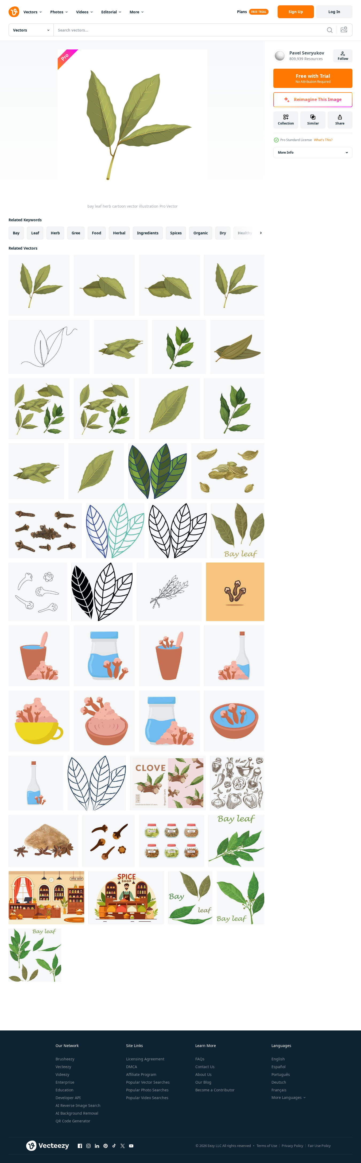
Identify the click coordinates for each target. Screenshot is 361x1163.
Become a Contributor (215, 1089)
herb (55, 232)
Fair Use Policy (319, 1145)
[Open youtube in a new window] (131, 1145)
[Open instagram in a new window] (88, 1145)
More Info (285, 152)
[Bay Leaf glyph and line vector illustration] (102, 592)
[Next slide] (256, 233)
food (96, 232)
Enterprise (65, 1082)
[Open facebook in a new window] (80, 1145)
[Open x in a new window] (123, 1145)
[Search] (330, 30)
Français (278, 1089)
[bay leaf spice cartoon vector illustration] (169, 408)
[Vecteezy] (14, 11)
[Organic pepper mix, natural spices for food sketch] (237, 783)
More (134, 11)
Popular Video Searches (147, 1097)
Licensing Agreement (145, 1058)
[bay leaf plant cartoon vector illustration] (121, 347)
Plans (242, 11)
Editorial (109, 11)
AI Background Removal (77, 1113)
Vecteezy (63, 1066)
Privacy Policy (292, 1145)
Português (280, 1074)
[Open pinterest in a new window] (105, 1145)
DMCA (131, 1066)
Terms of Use (267, 1145)
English (278, 1058)
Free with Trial (313, 78)
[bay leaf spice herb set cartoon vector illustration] (39, 408)
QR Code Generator (73, 1120)
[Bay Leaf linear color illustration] (157, 471)
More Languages (286, 1097)
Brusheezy (65, 1058)
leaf (35, 232)
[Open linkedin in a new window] (97, 1145)
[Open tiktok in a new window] (114, 1145)
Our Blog (203, 1082)
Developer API (68, 1097)
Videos (82, 11)
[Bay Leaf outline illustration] (178, 530)
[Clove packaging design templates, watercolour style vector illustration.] (168, 783)
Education (64, 1089)
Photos (56, 11)
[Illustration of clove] (39, 655)
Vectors (30, 11)
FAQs (199, 1058)
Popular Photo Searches (147, 1089)
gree (76, 232)
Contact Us (205, 1066)
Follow (343, 58)
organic (200, 232)
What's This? (323, 140)
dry (223, 232)
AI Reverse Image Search (78, 1105)
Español (278, 1066)
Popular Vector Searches (148, 1082)
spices (176, 232)
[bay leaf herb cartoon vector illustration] (39, 285)
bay (16, 232)
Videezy (62, 1074)
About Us (203, 1074)
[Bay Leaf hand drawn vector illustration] (97, 783)
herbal (119, 232)
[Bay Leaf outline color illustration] (115, 530)
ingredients (147, 232)
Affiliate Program (141, 1074)
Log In (334, 11)
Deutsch (278, 1082)
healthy (245, 232)
